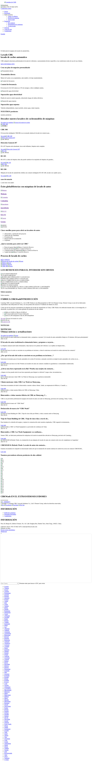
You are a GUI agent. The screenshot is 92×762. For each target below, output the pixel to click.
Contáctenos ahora (6, 8)
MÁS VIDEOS (5, 259)
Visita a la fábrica (13, 16)
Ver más (3, 136)
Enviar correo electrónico (8, 530)
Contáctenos (7, 31)
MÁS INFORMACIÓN (8, 64)
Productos (7, 21)
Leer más (3, 349)
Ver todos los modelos (7, 122)
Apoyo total (11, 19)
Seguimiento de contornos (15, 24)
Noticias (6, 27)
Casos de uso (8, 29)
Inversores (7, 13)
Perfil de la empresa (13, 18)
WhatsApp (4, 531)
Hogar (6, 11)
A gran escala (12, 26)
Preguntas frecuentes (10, 514)
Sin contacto (11, 23)
